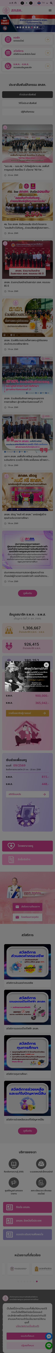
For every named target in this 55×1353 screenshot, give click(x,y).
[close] (46, 664)
